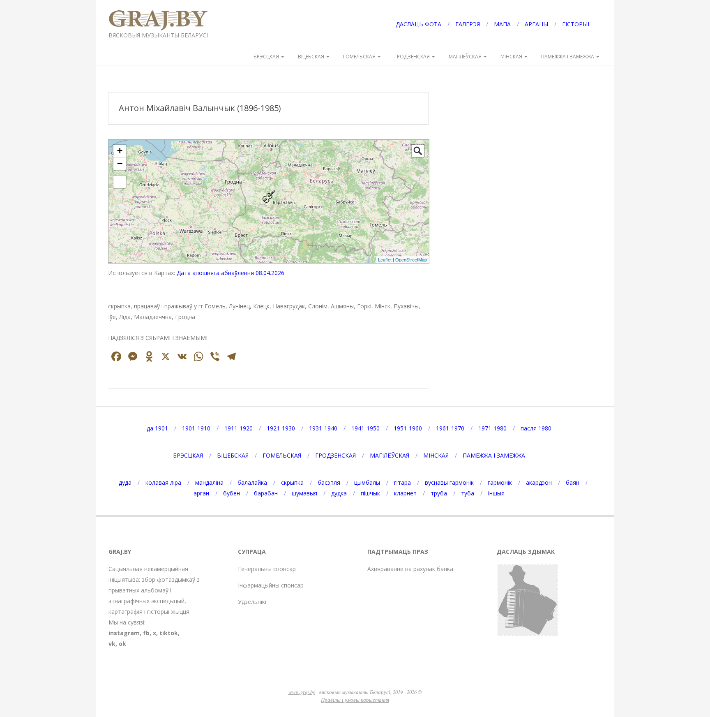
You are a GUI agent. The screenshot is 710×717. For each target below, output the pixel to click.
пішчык (370, 493)
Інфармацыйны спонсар (271, 585)
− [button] (119, 163)
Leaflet (385, 259)
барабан (266, 493)
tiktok (168, 633)
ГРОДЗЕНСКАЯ (412, 56)
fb (146, 633)
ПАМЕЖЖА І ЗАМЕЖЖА (567, 56)
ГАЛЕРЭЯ (467, 24)
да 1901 (157, 428)
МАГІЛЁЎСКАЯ (465, 56)
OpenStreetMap (411, 259)
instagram (124, 633)
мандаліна (209, 482)
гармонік (500, 482)
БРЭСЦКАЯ (266, 56)
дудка (339, 493)
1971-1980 (492, 428)
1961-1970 (450, 428)
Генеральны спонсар (267, 569)
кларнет (405, 493)
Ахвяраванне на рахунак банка (410, 569)
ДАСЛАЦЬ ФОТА (418, 24)
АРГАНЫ (536, 24)
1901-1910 (196, 428)
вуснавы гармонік (449, 482)
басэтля (329, 482)
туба (467, 493)
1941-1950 (365, 428)
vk (111, 644)
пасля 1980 (536, 428)
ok (122, 644)
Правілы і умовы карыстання (355, 699)
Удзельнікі (252, 602)
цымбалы (367, 482)
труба (439, 493)
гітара (402, 482)
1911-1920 (238, 428)
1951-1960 (408, 428)
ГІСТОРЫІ (575, 24)
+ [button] (119, 151)
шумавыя (304, 493)
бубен (231, 493)
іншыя (496, 493)
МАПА (502, 24)
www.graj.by (301, 691)
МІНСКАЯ (511, 56)
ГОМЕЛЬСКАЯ (359, 56)
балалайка (252, 482)
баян (572, 482)
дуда (125, 482)
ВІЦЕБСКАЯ (311, 56)
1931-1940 (323, 428)
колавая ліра (163, 482)
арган (201, 493)
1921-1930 (281, 428)
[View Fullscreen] (119, 182)
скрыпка (292, 482)
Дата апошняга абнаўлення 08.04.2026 (230, 273)
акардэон (539, 482)
